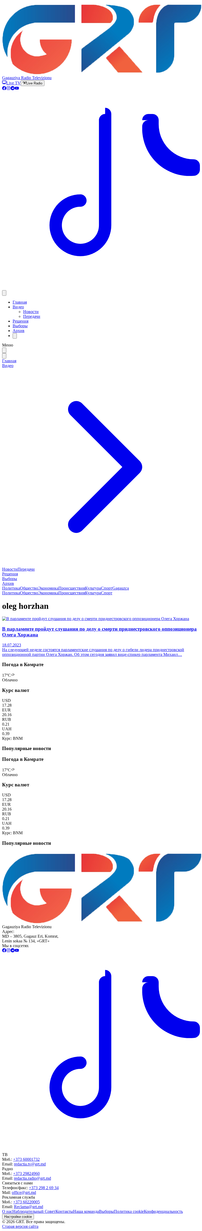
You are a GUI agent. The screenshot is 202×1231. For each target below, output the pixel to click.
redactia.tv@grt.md (30, 1164)
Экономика (48, 588)
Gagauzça (120, 588)
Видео (18, 307)
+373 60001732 (26, 1159)
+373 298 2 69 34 (44, 1187)
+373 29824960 (26, 1173)
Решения (20, 321)
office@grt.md (24, 1192)
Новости (31, 311)
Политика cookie (129, 1211)
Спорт (106, 588)
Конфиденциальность (163, 1211)
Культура (93, 588)
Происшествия (71, 588)
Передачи (31, 316)
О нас (7, 1211)
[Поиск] (15, 336)
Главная (20, 302)
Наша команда (86, 1211)
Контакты (64, 1211)
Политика (11, 588)
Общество (29, 588)
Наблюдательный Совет (33, 1211)
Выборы (20, 326)
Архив (18, 330)
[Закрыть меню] (4, 356)
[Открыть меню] (4, 293)
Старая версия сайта (20, 1226)
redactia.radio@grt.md (32, 1178)
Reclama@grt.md (28, 1206)
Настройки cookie (18, 1217)
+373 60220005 (26, 1202)
